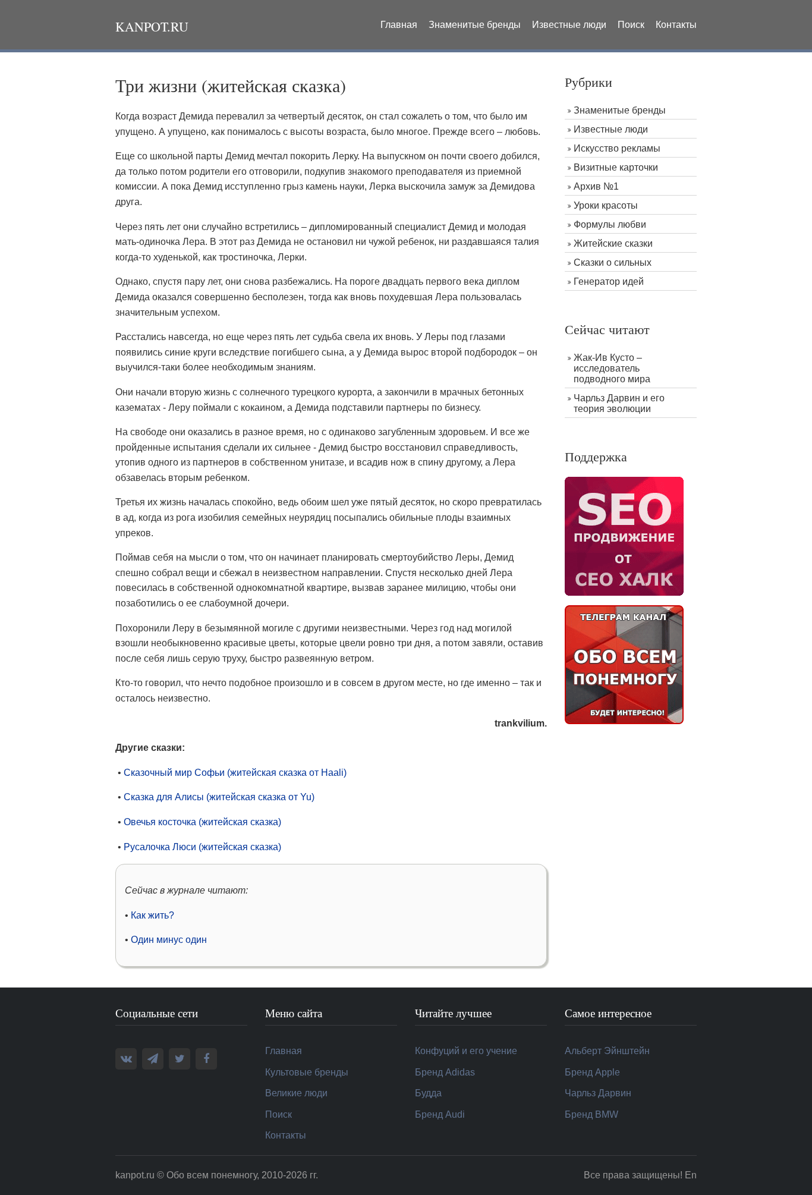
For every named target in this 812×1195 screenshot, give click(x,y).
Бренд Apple (592, 1072)
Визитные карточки (616, 167)
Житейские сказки (613, 243)
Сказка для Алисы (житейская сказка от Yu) (219, 797)
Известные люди (569, 25)
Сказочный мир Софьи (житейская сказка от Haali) (235, 773)
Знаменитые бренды (475, 25)
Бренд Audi (440, 1114)
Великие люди (296, 1093)
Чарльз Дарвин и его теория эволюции (619, 403)
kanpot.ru (151, 26)
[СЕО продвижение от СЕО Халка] (624, 535)
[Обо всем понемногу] (624, 664)
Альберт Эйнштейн (607, 1051)
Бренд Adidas (445, 1072)
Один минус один (169, 940)
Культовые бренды (306, 1072)
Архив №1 (596, 186)
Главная (398, 25)
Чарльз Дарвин (598, 1093)
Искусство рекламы (617, 148)
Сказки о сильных (613, 262)
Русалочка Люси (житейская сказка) (202, 847)
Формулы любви (610, 224)
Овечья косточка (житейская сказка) (202, 822)
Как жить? (152, 915)
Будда (428, 1093)
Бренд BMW (591, 1114)
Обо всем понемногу (211, 1175)
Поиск (631, 25)
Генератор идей (609, 281)
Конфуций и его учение (466, 1051)
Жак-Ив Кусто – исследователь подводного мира (612, 368)
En (691, 1175)
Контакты (676, 25)
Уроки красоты (606, 205)
